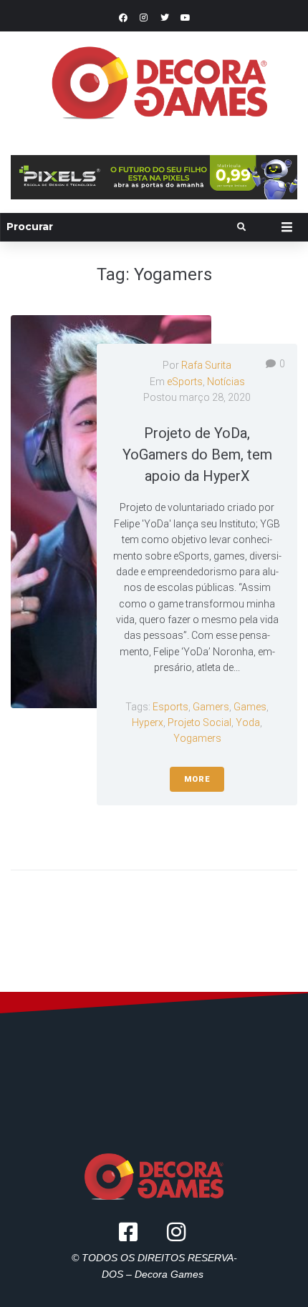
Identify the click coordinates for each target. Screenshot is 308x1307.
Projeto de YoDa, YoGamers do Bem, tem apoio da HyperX (197, 454)
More (197, 779)
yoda (248, 722)
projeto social (199, 722)
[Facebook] (123, 17)
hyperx (147, 722)
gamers (211, 706)
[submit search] (241, 227)
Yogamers (197, 738)
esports (170, 706)
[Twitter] (164, 17)
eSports (185, 381)
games (250, 706)
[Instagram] (144, 17)
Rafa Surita (206, 365)
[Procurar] (120, 227)
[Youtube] (185, 17)
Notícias (226, 381)
